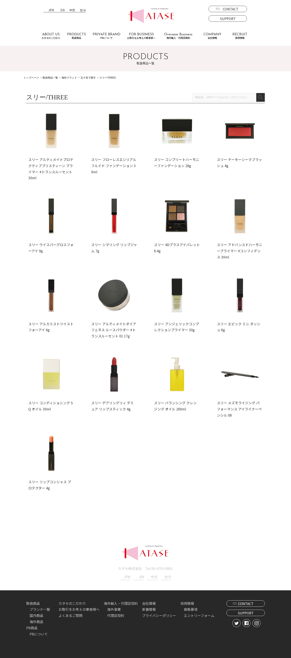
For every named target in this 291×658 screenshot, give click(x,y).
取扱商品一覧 (50, 77)
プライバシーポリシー (159, 615)
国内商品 (36, 615)
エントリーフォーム (199, 615)
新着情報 (149, 609)
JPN (51, 10)
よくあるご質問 (70, 615)
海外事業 (114, 609)
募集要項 (190, 609)
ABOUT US (51, 36)
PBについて (39, 633)
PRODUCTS (76, 36)
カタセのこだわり (72, 603)
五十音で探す (88, 77)
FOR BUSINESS (141, 36)
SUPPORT (228, 18)
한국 (83, 10)
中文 (72, 10)
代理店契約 (115, 615)
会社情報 (149, 603)
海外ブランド (69, 77)
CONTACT (230, 8)
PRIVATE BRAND (106, 36)
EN (63, 10)
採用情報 (187, 603)
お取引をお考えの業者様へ (79, 609)
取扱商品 (33, 603)
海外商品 (36, 621)
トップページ (31, 77)
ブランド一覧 (40, 609)
